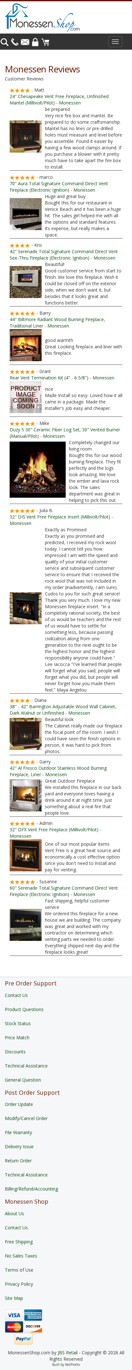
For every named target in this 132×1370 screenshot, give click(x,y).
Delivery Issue (19, 1146)
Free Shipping (19, 1242)
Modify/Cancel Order (26, 1118)
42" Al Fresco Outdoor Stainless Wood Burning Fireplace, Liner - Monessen (58, 771)
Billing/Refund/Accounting (31, 1189)
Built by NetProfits (66, 1364)
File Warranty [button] (18, 1132)
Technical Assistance (26, 1066)
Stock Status (18, 1023)
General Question (23, 1080)
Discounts (15, 1052)
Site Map (14, 1298)
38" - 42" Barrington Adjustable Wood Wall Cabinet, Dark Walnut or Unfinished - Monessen (63, 709)
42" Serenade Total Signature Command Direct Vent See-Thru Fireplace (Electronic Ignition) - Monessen (64, 254)
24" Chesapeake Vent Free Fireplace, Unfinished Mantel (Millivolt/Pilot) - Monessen (59, 99)
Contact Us (16, 995)
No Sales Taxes (21, 1256)
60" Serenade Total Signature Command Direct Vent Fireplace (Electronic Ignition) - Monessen (64, 891)
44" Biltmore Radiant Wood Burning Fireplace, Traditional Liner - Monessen (57, 322)
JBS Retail (68, 1352)
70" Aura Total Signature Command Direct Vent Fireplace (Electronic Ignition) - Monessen (59, 186)
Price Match (17, 1037)
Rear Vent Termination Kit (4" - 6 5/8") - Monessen (62, 378)
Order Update (19, 1104)
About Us (14, 1213)
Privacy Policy (19, 1284)
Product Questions (24, 1009)
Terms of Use (19, 1270)
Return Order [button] (18, 1161)
